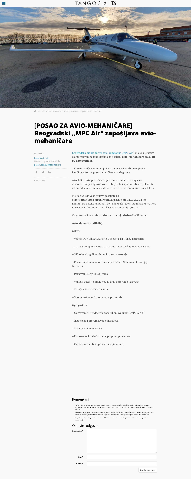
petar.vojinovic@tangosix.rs (47, 164)
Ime (80, 457)
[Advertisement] (114, 376)
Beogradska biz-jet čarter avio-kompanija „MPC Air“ (103, 153)
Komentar (77, 431)
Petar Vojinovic (41, 158)
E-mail (79, 463)
